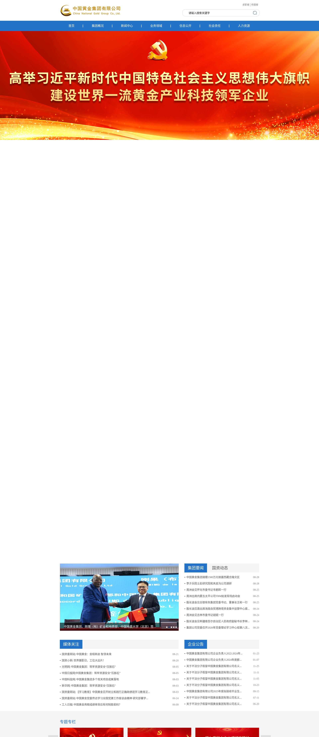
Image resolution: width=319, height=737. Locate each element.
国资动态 (220, 568)
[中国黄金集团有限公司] (90, 10)
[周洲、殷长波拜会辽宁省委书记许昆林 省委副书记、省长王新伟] (119, 597)
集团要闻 (196, 568)
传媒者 (254, 4)
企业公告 (196, 644)
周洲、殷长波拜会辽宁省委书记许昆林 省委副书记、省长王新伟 (106, 626)
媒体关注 (71, 644)
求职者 (245, 4)
